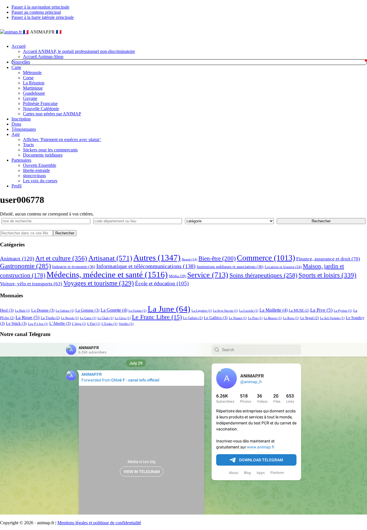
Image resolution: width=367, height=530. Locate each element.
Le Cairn (88, 318)
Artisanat (110, 258)
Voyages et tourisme (98, 283)
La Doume (42, 310)
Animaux (17, 259)
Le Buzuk (70, 318)
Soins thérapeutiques (263, 275)
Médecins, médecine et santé (107, 274)
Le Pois (255, 318)
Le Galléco (216, 317)
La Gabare (65, 310)
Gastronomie (25, 266)
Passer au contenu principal (36, 12)
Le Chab (105, 318)
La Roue (27, 317)
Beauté (189, 259)
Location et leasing (283, 267)
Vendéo (126, 323)
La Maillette (273, 310)
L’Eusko (109, 323)
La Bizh (22, 310)
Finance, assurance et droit (328, 259)
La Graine (137, 310)
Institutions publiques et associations (230, 266)
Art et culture (61, 258)
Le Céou (123, 318)
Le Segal (309, 318)
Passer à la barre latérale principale (42, 17)
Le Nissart (238, 318)
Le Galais (193, 318)
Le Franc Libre (157, 317)
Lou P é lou (38, 323)
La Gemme (87, 310)
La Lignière (202, 310)
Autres (157, 257)
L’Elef (93, 323)
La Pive (321, 310)
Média (177, 276)
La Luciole (248, 310)
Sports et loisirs (327, 275)
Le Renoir (273, 318)
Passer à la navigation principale (40, 7)
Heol (7, 310)
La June (169, 308)
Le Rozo (291, 318)
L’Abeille (60, 323)
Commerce (266, 257)
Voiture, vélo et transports (31, 283)
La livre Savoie (225, 310)
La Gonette (114, 310)
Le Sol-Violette (332, 318)
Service (207, 275)
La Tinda (50, 318)
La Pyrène (343, 310)
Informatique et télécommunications (146, 266)
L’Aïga (79, 323)
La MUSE (299, 310)
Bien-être (217, 258)
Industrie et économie (73, 266)
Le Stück (16, 323)
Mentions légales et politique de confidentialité (99, 522)
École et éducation (162, 283)
